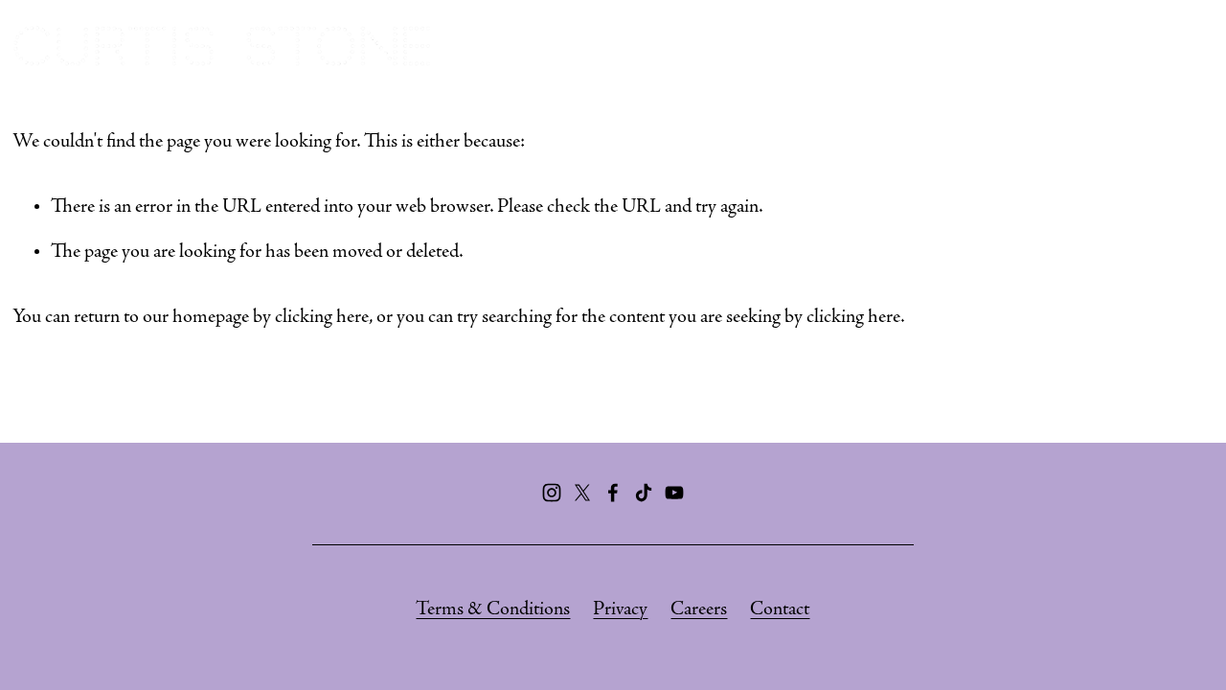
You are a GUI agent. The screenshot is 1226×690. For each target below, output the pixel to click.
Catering (865, 46)
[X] (582, 492)
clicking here (322, 318)
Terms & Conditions (493, 610)
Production (982, 46)
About (635, 46)
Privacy (620, 610)
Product (1098, 46)
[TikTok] (643, 492)
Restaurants (745, 46)
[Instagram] (551, 492)
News (1187, 46)
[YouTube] (674, 492)
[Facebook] (613, 492)
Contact (779, 610)
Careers (698, 610)
